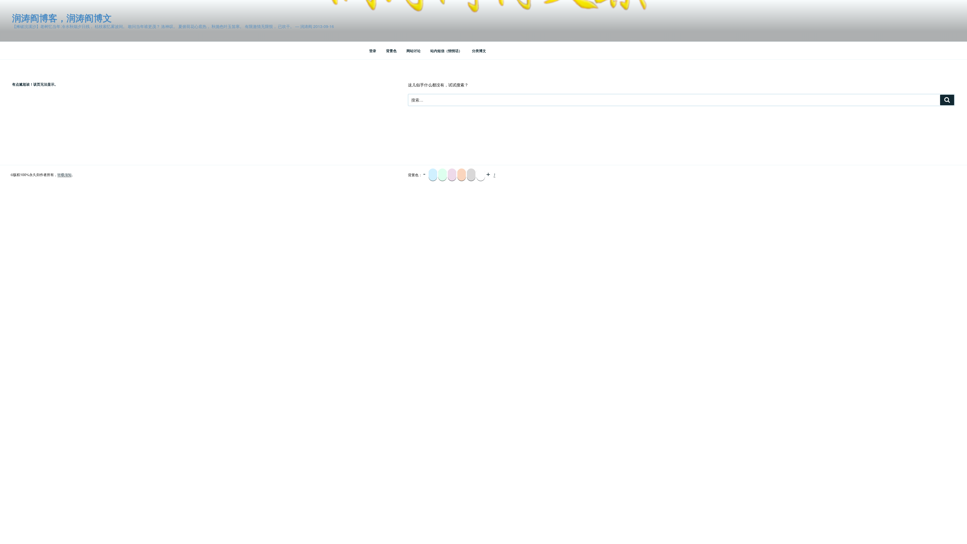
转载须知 (64, 174)
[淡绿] (442, 174)
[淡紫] (452, 174)
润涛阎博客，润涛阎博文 (62, 17)
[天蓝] (433, 174)
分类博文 (479, 50)
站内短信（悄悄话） (446, 50)
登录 (372, 50)
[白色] (480, 174)
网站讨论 (413, 50)
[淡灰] (471, 174)
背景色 (391, 50)
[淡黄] (461, 174)
